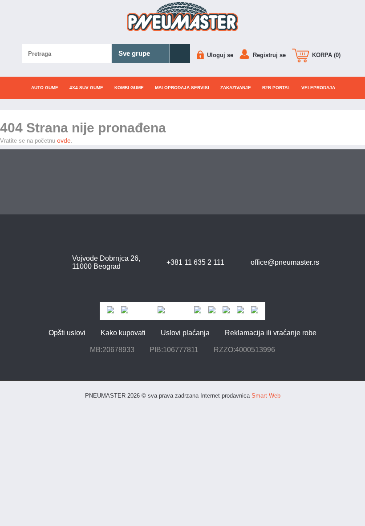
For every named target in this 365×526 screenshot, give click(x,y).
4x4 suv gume (86, 87)
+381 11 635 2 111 (195, 262)
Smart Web (265, 395)
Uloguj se (219, 55)
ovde (64, 140)
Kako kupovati (123, 333)
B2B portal (276, 87)
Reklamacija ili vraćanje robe (270, 333)
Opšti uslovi (67, 333)
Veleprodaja (318, 87)
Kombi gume (129, 87)
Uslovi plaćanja (185, 333)
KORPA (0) (325, 55)
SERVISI (182, 87)
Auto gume (44, 87)
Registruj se (268, 55)
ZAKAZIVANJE (235, 87)
